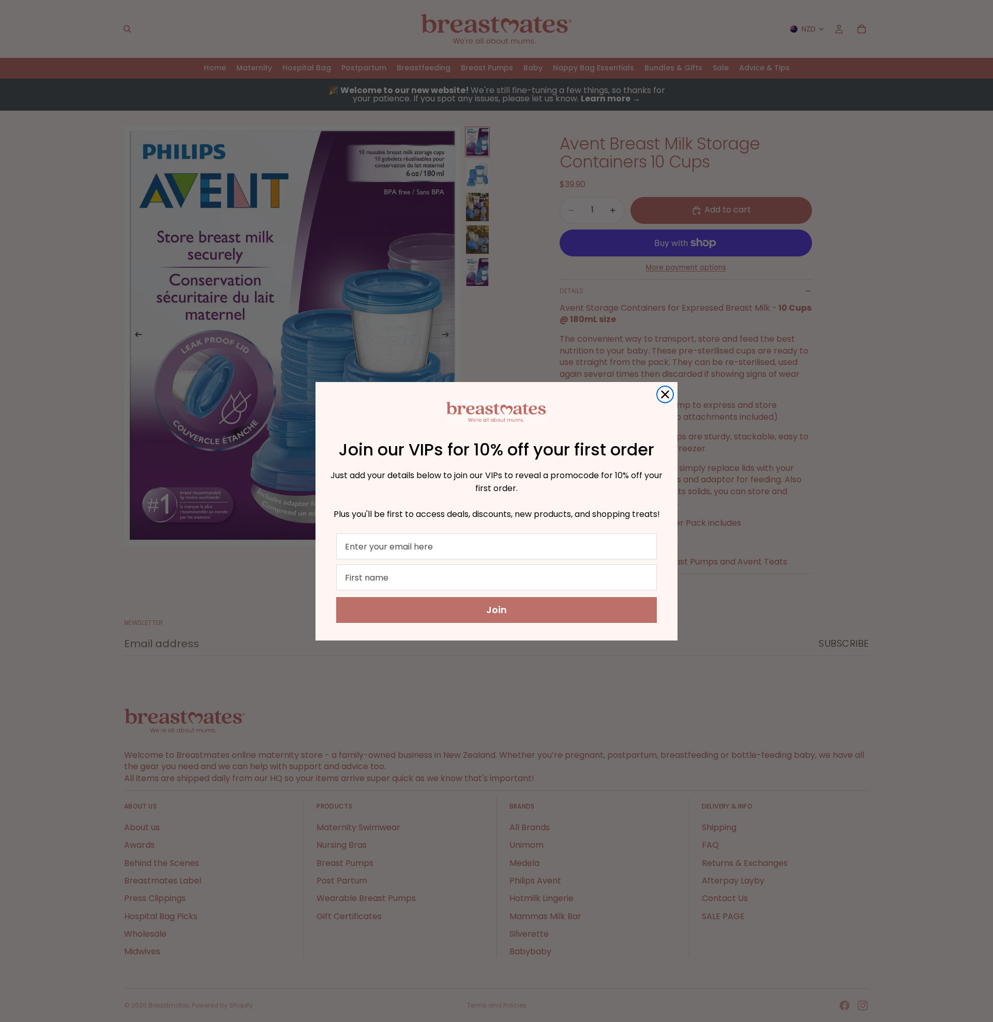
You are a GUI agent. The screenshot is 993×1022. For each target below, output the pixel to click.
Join (496, 609)
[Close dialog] (665, 394)
